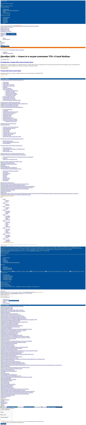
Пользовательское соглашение (11, 262)
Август (7, 200)
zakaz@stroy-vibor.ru (6, 31)
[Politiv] (3, 401)
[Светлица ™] (4, 402)
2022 (4, 202)
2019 (4, 214)
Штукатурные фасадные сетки (11, 142)
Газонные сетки (7, 147)
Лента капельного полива (10, 119)
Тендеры (5, 22)
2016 (4, 234)
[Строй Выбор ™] (5, 399)
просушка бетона (32, 244)
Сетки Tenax (6, 150)
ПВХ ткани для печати (9, 85)
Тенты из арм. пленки (8, 96)
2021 (4, 206)
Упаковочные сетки (8, 117)
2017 (4, 228)
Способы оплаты (7, 279)
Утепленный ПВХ (10, 91)
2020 (4, 210)
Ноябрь (8, 212)
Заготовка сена (7, 116)
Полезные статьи (7, 278)
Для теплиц (6, 130)
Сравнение (8, 34)
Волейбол (5, 174)
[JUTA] (2, 404)
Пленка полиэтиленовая (9, 133)
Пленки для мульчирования (10, 127)
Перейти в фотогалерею (7, 196)
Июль (7, 201)
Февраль (8, 219)
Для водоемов (7, 129)
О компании (6, 257)
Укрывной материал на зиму (10, 111)
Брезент (5, 87)
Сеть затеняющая (7, 109)
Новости (5, 260)
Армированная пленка (9, 128)
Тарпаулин (6, 82)
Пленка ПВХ (6, 131)
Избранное (8, 33)
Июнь (7, 224)
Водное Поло (6, 178)
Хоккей (5, 177)
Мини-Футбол (6, 173)
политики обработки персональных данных (35, 421)
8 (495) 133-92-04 (5, 28)
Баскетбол (5, 180)
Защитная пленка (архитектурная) (12, 136)
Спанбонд (5, 110)
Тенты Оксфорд (7, 88)
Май (7, 225)
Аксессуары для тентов (9, 99)
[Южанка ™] (4, 403)
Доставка (5, 18)
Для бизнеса (6, 17)
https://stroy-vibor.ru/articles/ (17, 50)
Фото (4, 258)
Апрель (8, 205)
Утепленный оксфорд (11, 94)
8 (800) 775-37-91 (5, 29)
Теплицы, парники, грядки (10, 120)
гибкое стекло (4, 244)
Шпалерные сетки (8, 114)
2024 (4, 199)
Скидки (5, 19)
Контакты (5, 20)
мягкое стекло (12, 244)
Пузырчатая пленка (8, 134)
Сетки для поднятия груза (10, 159)
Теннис (5, 175)
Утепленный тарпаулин (12, 90)
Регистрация (6, 12)
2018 (4, 220)
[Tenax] (3, 405)
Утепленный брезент (11, 93)
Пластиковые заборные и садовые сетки (14, 149)
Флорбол (5, 172)
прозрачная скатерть (21, 244)
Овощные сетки (7, 115)
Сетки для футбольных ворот (10, 171)
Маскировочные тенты (9, 97)
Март (7, 208)
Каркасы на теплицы (11, 121)
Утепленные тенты (8, 89)
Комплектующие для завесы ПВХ (12, 100)
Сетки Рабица (6, 143)
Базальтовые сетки (8, 141)
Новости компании (8, 53)
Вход (4, 11)
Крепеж (5, 158)
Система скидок (7, 277)
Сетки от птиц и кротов (9, 113)
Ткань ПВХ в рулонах (8, 84)
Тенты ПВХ (6, 83)
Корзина (5, 266)
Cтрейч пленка (7, 135)
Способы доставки (8, 276)
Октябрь (8, 217)
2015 (4, 238)
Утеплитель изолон (11, 95)
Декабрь (8, 211)
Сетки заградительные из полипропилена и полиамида (18, 157)
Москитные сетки (7, 151)
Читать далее (4, 67)
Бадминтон (6, 179)
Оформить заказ (7, 269)
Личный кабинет (7, 268)
